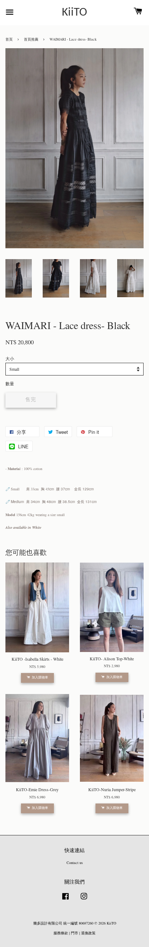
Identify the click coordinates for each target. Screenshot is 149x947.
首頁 (9, 39)
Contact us (75, 862)
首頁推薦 (31, 39)
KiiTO (74, 12)
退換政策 (88, 932)
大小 (9, 358)
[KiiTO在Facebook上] (65, 899)
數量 (9, 383)
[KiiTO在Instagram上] (84, 899)
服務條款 (61, 932)
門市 (74, 932)
